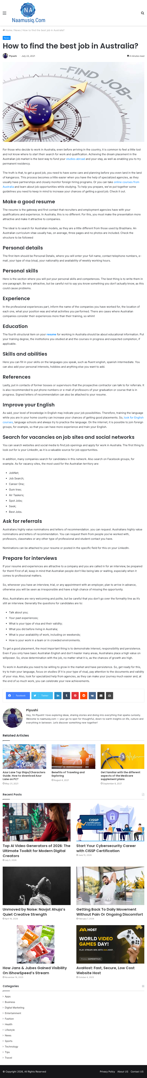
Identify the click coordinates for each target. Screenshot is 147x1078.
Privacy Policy (107, 1071)
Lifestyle (10, 1029)
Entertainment (13, 1013)
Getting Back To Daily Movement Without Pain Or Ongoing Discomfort (109, 912)
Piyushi (13, 56)
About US (122, 1071)
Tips (7, 1052)
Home (8, 30)
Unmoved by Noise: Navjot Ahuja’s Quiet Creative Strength (34, 912)
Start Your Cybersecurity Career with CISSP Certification (106, 848)
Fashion (9, 1018)
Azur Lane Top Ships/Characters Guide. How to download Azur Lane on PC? (24, 776)
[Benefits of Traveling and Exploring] (73, 756)
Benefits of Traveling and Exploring (68, 774)
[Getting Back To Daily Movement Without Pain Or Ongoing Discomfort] (110, 886)
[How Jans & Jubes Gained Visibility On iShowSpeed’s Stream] (37, 944)
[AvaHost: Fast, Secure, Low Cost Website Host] (110, 944)
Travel (8, 1057)
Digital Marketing (14, 1007)
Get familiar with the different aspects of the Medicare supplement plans (120, 776)
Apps (8, 996)
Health (8, 1024)
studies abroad (75, 159)
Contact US (137, 1071)
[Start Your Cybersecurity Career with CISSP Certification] (110, 822)
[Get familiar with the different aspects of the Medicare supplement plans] (122, 756)
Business (10, 1002)
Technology (11, 1046)
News (17, 30)
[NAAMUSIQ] (29, 13)
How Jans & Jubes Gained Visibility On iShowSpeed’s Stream (35, 970)
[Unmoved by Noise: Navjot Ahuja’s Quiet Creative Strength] (37, 886)
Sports (8, 1041)
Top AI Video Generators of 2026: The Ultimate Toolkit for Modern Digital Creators (36, 850)
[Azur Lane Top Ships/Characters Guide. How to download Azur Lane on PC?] (24, 756)
